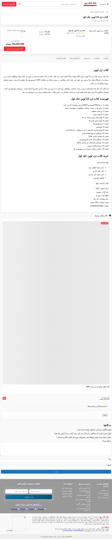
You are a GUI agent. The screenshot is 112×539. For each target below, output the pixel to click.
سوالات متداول (67, 496)
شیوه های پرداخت (103, 497)
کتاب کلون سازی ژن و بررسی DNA (97, 387)
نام (109, 459)
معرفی (106, 58)
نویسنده (96, 58)
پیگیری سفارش (67, 493)
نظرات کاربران (61, 58)
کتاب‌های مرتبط (74, 58)
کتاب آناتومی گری (84, 488)
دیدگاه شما (106, 441)
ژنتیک (105, 415)
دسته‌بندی (87, 58)
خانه (107, 12)
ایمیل (108, 465)
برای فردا (78, 36)
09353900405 (79, 530)
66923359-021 (67, 530)
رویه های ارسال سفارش (104, 494)
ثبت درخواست (28, 497)
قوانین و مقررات (66, 491)
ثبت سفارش (105, 490)
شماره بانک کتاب (66, 488)
